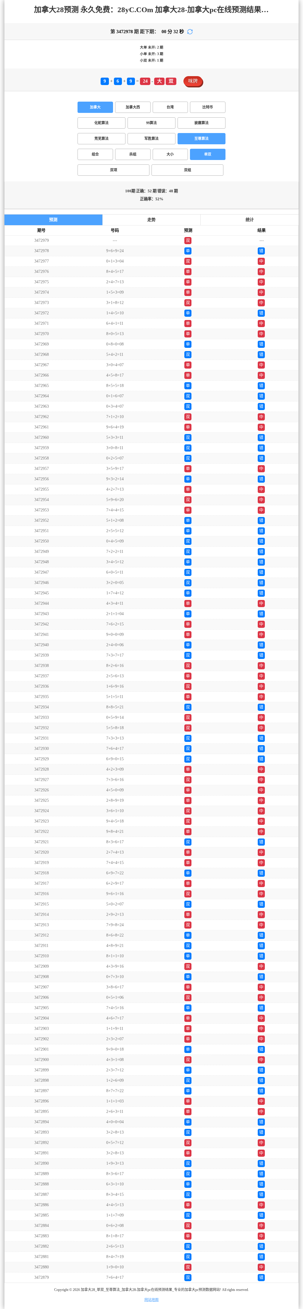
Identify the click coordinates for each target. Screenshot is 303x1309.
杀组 (132, 154)
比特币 (207, 107)
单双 (207, 154)
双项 (113, 170)
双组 (187, 170)
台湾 (170, 107)
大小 (170, 154)
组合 (95, 154)
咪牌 (193, 81)
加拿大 (95, 107)
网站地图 (151, 1300)
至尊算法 (201, 139)
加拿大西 (133, 107)
